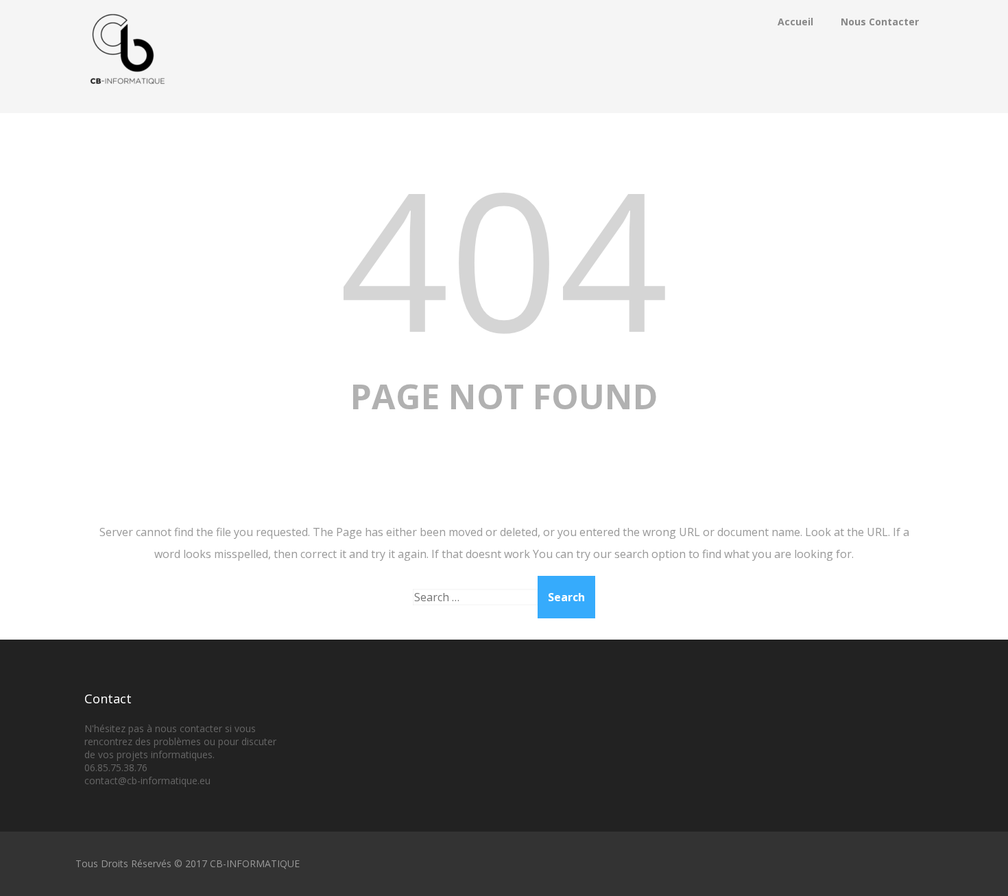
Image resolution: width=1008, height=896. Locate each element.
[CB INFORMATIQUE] (126, 105)
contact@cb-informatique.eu (147, 780)
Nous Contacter (880, 21)
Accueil (795, 21)
